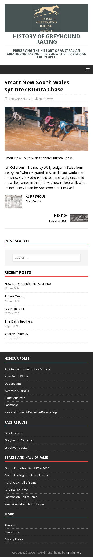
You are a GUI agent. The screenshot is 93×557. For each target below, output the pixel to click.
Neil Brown (46, 99)
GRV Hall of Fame (16, 490)
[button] (87, 69)
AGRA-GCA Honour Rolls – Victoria (27, 369)
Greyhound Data (16, 447)
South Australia (15, 398)
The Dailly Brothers (19, 321)
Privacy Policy (14, 539)
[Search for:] (46, 258)
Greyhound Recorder (19, 440)
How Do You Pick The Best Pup (28, 283)
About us (11, 525)
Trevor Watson (15, 296)
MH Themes (73, 553)
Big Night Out (14, 309)
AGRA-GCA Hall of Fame (21, 483)
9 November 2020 (20, 99)
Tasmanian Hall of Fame (21, 497)
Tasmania (11, 405)
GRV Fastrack (14, 433)
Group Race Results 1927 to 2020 (27, 468)
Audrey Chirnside (17, 334)
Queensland (13, 384)
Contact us (12, 532)
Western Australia (17, 391)
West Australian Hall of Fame (24, 504)
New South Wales (17, 376)
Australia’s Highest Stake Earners (27, 475)
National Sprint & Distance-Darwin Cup (31, 412)
